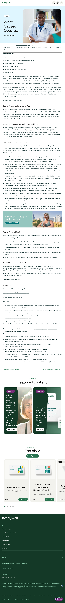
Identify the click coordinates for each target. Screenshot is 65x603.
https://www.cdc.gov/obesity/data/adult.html (45, 305)
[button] (61, 568)
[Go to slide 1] (4, 506)
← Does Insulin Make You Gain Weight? (11, 369)
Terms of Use (32, 595)
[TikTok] (11, 578)
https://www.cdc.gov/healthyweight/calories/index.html (18, 362)
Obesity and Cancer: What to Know (13, 297)
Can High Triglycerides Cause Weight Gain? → (52, 369)
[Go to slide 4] (9, 506)
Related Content (9, 72)
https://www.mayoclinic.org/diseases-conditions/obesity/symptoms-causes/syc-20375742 (36, 339)
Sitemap (16, 599)
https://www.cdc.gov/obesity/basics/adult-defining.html (18, 318)
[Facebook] (9, 578)
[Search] (53, 2)
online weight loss (29, 266)
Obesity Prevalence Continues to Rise (16, 58)
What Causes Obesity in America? (14, 63)
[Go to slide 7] (13, 506)
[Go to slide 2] (5, 506)
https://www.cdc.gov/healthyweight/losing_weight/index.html (47, 354)
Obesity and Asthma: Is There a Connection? (16, 293)
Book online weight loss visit (11, 279)
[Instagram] (3, 578)
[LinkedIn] (6, 578)
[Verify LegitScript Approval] (62, 586)
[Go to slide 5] (10, 506)
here (35, 585)
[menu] (61, 2)
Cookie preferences (25, 599)
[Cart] (57, 2)
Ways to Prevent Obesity (12, 66)
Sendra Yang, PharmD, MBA (23, 45)
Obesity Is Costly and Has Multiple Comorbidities (19, 61)
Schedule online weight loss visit (12, 100)
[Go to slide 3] (7, 506)
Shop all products (32, 456)
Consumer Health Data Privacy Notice (47, 595)
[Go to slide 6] (12, 506)
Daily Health (5, 537)
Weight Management (10, 35)
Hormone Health (6, 544)
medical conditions (26, 183)
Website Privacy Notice (21, 595)
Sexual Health (6, 540)
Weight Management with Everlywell (15, 69)
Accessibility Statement (7, 595)
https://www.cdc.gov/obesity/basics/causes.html (45, 329)
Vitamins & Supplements (9, 533)
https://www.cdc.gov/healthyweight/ (13, 351)
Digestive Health (6, 529)
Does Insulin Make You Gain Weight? (14, 289)
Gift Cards (5, 548)
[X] (14, 578)
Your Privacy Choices (6, 599)
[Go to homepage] (6, 3)
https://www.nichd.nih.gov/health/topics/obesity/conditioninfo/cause (21, 336)
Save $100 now (12, 429)
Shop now (40, 429)
